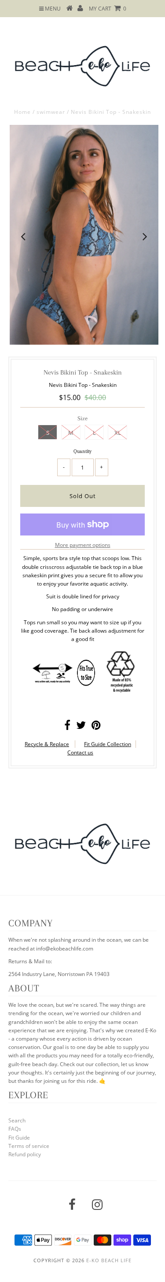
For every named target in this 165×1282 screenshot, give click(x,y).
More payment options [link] (82, 545)
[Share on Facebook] (67, 727)
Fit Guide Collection (107, 744)
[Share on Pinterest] (96, 727)
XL (117, 433)
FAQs (14, 1129)
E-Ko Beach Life (109, 1260)
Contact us (80, 752)
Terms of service (28, 1146)
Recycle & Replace (47, 744)
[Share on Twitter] (81, 727)
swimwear (51, 112)
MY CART (107, 8)
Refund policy (24, 1154)
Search (17, 1120)
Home (22, 112)
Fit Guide (19, 1137)
